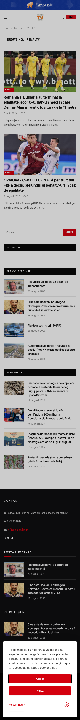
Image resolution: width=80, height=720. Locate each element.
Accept (40, 679)
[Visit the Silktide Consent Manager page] (66, 704)
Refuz (40, 691)
